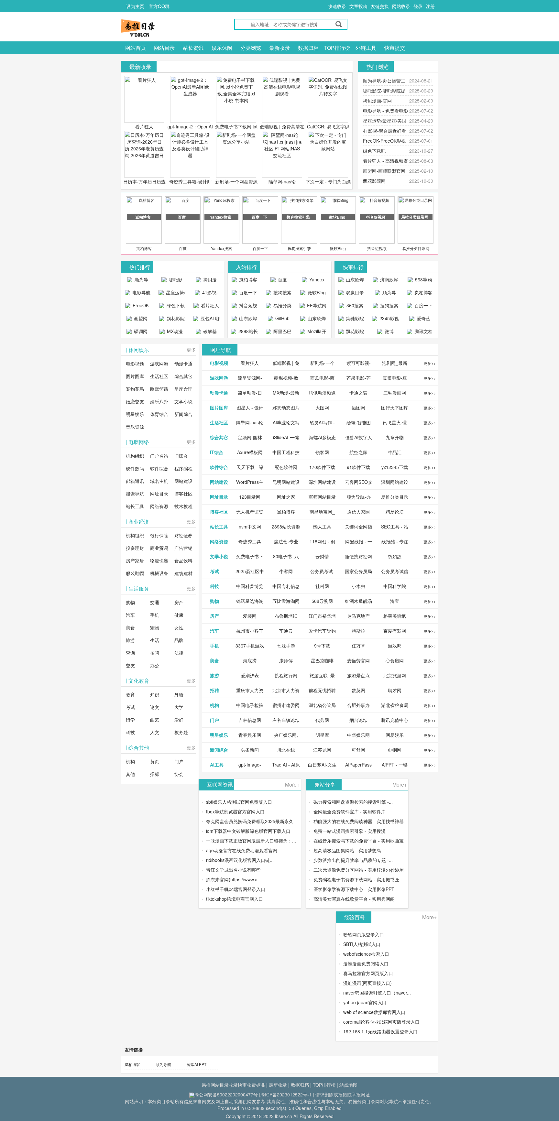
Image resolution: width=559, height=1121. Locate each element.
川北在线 (286, 749)
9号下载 (322, 645)
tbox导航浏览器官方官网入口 (235, 811)
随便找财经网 (358, 556)
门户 (178, 761)
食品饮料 (183, 560)
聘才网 (394, 690)
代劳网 (322, 720)
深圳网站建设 (322, 482)
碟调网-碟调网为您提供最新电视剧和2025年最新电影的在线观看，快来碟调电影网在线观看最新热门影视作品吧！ (138, 333)
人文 (154, 732)
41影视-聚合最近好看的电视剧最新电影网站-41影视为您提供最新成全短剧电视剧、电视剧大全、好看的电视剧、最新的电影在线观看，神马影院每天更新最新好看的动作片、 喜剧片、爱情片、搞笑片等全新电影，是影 (206, 294)
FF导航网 (316, 305)
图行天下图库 (394, 407)
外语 (178, 694)
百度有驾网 (394, 630)
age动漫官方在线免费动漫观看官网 (241, 850)
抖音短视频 (377, 248)
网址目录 (159, 493)
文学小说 (183, 401)
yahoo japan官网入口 (365, 1002)
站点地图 (348, 1085)
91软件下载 (358, 467)
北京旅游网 (394, 675)
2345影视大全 (388, 320)
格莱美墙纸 (394, 616)
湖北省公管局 (322, 705)
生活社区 (159, 376)
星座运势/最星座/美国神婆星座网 (173, 294)
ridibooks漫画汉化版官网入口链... (240, 860)
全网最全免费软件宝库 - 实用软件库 (349, 811)
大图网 (322, 407)
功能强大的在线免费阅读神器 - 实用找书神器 (358, 821)
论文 (154, 707)
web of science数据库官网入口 (374, 1012)
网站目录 (164, 47)
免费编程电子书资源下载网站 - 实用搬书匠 (356, 879)
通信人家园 (358, 511)
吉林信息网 (249, 720)
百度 (183, 248)
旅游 (130, 640)
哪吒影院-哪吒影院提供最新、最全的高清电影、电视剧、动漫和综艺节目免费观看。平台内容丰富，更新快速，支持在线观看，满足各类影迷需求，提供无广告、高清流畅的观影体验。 (172, 281)
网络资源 (159, 506)
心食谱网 (395, 660)
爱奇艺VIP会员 (421, 320)
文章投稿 (358, 6)
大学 (178, 707)
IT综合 (181, 455)
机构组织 (135, 455)
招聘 (154, 652)
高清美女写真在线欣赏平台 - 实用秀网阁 (354, 899)
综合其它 (183, 376)
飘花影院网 (374, 181)
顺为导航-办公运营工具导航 (138, 281)
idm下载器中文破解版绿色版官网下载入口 (248, 831)
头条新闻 (250, 749)
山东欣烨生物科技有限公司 (314, 320)
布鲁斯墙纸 (286, 616)
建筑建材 (183, 573)
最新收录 (279, 47)
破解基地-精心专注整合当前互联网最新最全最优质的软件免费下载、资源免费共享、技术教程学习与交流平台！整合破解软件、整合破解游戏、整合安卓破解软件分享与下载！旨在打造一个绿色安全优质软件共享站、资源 (206, 333)
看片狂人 (144, 126)
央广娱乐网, (286, 735)
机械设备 (159, 573)
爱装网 (250, 616)
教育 (130, 694)
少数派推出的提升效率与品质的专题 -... (353, 860)
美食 (130, 627)
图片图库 (135, 376)
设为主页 (135, 6)
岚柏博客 (144, 248)
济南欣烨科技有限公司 (386, 281)
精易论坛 (395, 511)
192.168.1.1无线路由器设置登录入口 (380, 1031)
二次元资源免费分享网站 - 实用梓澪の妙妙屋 (358, 869)
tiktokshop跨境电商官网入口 (234, 899)
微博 (388, 331)
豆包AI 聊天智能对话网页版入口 (207, 320)
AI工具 (217, 764)
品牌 (178, 640)
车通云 (286, 630)
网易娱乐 (395, 735)
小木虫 (358, 586)
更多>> (429, 363)
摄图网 (358, 407)
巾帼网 (394, 749)
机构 (130, 761)
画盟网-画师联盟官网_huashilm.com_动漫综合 (139, 320)
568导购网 (423, 281)
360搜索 (354, 305)
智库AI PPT (196, 1064)
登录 (417, 6)
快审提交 (394, 47)
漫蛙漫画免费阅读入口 (366, 963)
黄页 (154, 761)
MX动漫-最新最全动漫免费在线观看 (173, 333)
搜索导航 (135, 493)
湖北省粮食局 (394, 705)
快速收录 (337, 6)
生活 (154, 640)
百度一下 (260, 248)
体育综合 (159, 414)
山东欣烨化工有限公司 (245, 320)
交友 (130, 665)
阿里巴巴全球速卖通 (280, 333)
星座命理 (183, 389)
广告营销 (183, 548)
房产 (178, 602)
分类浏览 (250, 47)
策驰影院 (354, 318)
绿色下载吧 (374, 150)
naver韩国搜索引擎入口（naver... (377, 992)
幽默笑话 (159, 389)
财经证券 (183, 535)
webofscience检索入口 (366, 954)
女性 (178, 627)
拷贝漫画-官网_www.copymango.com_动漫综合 (208, 281)
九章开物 (395, 437)
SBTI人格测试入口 (361, 944)
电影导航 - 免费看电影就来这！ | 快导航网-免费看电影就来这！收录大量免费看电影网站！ (138, 294)
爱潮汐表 (250, 675)
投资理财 (135, 548)
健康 (178, 615)
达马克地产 (358, 616)
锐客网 (322, 452)
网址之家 (286, 497)
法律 (178, 652)
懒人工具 (322, 526)
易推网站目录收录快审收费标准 (233, 1085)
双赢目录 (354, 292)
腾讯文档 (423, 331)
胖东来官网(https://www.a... (233, 879)
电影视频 (135, 363)
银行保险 (159, 535)
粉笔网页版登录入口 (363, 934)
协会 (178, 774)
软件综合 (159, 468)
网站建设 (183, 481)
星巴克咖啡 (322, 660)
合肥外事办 (358, 705)
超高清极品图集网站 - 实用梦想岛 (347, 850)
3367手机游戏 (250, 645)
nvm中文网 (250, 526)
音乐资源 (135, 426)
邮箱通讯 (135, 481)
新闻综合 (183, 414)
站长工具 (135, 506)
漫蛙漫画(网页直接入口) (367, 983)
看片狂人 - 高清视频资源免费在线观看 (206, 307)
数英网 (358, 690)
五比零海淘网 (286, 601)
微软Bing (338, 248)
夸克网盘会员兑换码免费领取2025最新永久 (249, 821)
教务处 (181, 732)
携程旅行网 (286, 675)
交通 (154, 602)
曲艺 (154, 719)
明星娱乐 (135, 414)
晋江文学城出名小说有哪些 (233, 869)
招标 (154, 774)
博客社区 (183, 493)
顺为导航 (163, 1064)
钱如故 (394, 556)
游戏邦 (394, 645)
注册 (430, 6)
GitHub (282, 318)
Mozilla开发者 (316, 333)
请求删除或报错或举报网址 (342, 1094)
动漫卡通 (183, 363)
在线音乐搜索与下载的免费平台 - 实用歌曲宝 (358, 840)
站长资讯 (193, 47)
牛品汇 (394, 452)
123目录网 (249, 497)
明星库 (322, 735)
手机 (154, 615)
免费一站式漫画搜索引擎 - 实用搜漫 (349, 831)
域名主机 (159, 481)
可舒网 (358, 749)
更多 (191, 349)
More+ (292, 784)
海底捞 (250, 660)
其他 (130, 774)
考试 (130, 707)
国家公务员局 (358, 571)
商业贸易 (159, 548)
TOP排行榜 (337, 47)
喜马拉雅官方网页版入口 (368, 973)
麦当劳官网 (358, 660)
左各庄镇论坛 (286, 720)
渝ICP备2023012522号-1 (286, 1094)
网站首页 (135, 47)
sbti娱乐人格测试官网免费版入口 (239, 802)
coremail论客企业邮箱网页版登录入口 (381, 1021)
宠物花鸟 (135, 389)
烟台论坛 (358, 720)
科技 (130, 732)
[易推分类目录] (153, 28)
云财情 (322, 556)
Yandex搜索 (221, 248)
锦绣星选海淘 (249, 601)
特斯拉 (358, 630)
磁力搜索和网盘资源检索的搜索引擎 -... (353, 802)
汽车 (130, 615)
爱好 (178, 719)
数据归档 (308, 47)
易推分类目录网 (415, 248)
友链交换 (380, 6)
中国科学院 (394, 586)
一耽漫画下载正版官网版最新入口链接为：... (251, 840)
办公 (154, 665)
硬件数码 (135, 468)
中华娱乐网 (358, 735)
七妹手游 (286, 645)
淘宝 (394, 601)
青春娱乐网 (249, 735)
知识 (154, 694)
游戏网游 (159, 363)
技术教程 (183, 506)
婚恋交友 (135, 401)
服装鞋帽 (135, 573)
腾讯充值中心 (394, 720)
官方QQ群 (159, 6)
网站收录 (401, 6)
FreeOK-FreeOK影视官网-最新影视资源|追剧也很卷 (137, 307)
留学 (130, 719)
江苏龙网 (322, 749)
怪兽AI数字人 (358, 437)
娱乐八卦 (159, 401)
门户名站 (159, 455)
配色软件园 (286, 467)
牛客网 (286, 571)
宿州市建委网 (286, 705)
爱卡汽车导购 (322, 630)
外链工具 (366, 47)
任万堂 (358, 645)
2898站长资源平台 (247, 333)
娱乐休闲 (222, 47)
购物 (130, 602)
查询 (130, 652)
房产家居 (135, 560)
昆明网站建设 (286, 482)
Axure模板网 (250, 452)
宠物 (154, 627)
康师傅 (286, 660)
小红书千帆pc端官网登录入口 (235, 889)
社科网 (322, 586)
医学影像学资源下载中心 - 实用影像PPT (353, 889)
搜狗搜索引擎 (299, 248)
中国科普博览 (249, 586)
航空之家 (358, 452)
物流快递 (159, 560)
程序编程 (183, 468)
